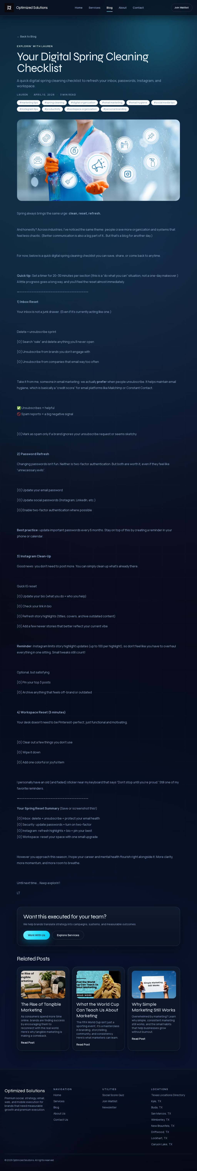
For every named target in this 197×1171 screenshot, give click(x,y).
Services (94, 7)
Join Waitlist (181, 7)
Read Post (27, 1042)
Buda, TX (156, 1107)
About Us (59, 1113)
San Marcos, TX (161, 1113)
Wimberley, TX (160, 1119)
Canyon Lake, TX (161, 1144)
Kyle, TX (156, 1101)
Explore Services (68, 935)
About (123, 7)
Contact (138, 7)
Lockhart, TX (159, 1138)
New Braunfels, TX (162, 1126)
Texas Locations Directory (168, 1095)
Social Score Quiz (113, 1095)
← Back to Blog (26, 36)
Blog (110, 7)
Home (79, 7)
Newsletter (109, 1107)
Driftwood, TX (160, 1132)
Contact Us (60, 1119)
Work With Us (36, 935)
